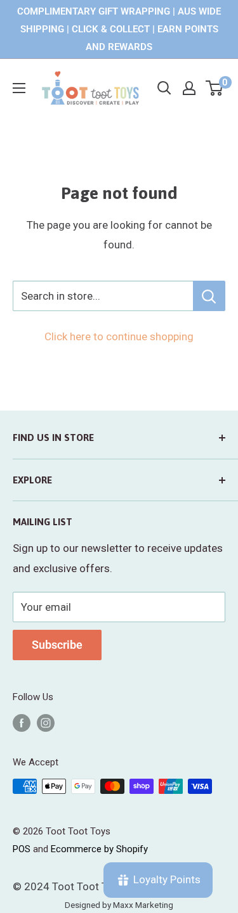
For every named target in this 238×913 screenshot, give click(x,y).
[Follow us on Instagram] (46, 722)
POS (21, 849)
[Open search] (164, 88)
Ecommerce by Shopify (99, 849)
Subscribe (57, 644)
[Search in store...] (209, 296)
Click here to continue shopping (119, 336)
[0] (215, 88)
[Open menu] (19, 88)
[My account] (189, 88)
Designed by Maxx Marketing (119, 905)
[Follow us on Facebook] (21, 722)
